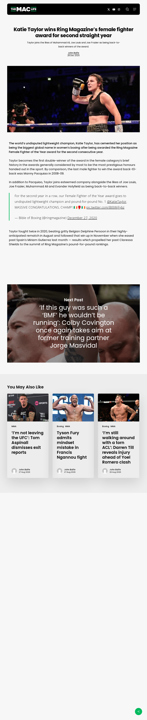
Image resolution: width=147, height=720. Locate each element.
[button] (134, 9)
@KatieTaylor (116, 201)
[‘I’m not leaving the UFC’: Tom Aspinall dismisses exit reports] (28, 436)
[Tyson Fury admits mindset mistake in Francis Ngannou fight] (73, 436)
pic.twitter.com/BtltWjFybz (105, 207)
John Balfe (73, 52)
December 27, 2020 (82, 218)
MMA (13, 426)
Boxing (60, 426)
